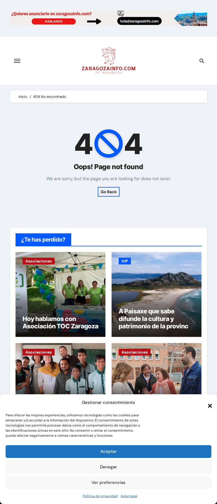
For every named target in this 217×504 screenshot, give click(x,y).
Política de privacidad (100, 496)
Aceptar (108, 451)
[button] (207, 403)
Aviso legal (129, 496)
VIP (124, 261)
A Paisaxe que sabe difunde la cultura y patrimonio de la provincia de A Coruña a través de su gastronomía (156, 326)
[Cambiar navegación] (17, 60)
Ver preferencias (108, 482)
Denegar (108, 467)
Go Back (109, 191)
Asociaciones (38, 261)
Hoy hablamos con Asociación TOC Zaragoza (60, 322)
